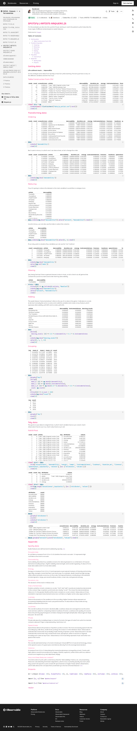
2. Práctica (6, 84)
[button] (26, 21)
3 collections (43, 17)
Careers (102, 714)
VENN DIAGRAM (8, 59)
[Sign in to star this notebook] (117, 11)
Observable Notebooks (38, 712)
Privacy (37, 726)
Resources (24, 3)
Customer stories (85, 719)
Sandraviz (35, 9)
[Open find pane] (133, 27)
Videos (82, 716)
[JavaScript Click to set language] (26, 106)
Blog (81, 712)
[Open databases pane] (133, 14)
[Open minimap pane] (133, 19)
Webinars (82, 714)
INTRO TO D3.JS (8, 24)
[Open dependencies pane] (133, 23)
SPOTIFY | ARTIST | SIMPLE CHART (9, 66)
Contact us (103, 716)
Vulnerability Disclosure (71, 726)
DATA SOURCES (8, 77)
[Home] (12, 716)
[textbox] (75, 106)
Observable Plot (60, 716)
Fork (112, 11)
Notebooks (12, 3)
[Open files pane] (133, 10)
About (102, 712)
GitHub (102, 721)
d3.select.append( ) (9, 55)
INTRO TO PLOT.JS (9, 42)
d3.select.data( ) (8, 62)
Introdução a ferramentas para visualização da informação (11, 19)
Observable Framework (62, 714)
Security (45, 726)
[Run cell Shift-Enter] (122, 104)
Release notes (59, 721)
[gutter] (17, 113)
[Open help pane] (133, 31)
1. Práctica (6, 80)
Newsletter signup (105, 719)
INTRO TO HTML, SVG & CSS (11, 28)
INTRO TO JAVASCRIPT (11, 32)
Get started (127, 3)
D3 (56, 719)
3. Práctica (6, 87)
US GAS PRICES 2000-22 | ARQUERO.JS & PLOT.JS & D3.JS (12, 72)
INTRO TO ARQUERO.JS (93, 17)
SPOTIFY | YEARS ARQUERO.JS (9, 51)
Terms (56, 726)
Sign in (115, 3)
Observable (58, 712)
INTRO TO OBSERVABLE (11, 36)
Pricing (36, 3)
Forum (81, 721)
